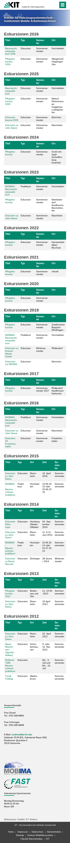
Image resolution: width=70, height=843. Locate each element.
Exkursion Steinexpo (10, 524)
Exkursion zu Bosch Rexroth (10, 561)
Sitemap (20, 835)
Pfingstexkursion (10, 153)
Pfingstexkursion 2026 (10, 62)
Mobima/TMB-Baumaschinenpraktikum (10, 665)
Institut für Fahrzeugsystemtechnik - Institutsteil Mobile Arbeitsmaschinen (34, 7)
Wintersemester (41, 349)
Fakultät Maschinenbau (31, 839)
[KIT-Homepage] (12, 4)
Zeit (44, 462)
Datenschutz (37, 832)
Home (11, 832)
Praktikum (26, 186)
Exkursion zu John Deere (11, 126)
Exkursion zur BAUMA (11, 363)
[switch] (50, 5)
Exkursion (26, 48)
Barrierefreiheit (54, 832)
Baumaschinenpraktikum (11, 91)
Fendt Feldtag (9, 677)
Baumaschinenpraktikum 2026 (11, 51)
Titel (7, 40)
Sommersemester (42, 49)
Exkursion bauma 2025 (11, 118)
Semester (40, 41)
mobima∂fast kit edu (22, 735)
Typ (23, 40)
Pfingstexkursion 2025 (10, 101)
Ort (53, 40)
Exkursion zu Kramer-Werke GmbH (11, 352)
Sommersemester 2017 (42, 389)
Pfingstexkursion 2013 (10, 593)
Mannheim (33, 602)
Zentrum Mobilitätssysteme (40, 835)
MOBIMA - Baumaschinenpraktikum (11, 190)
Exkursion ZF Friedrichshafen (10, 442)
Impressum (22, 832)
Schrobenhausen (34, 647)
